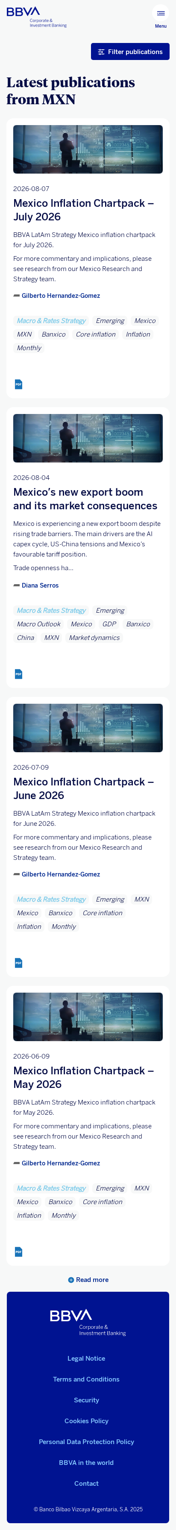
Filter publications (135, 52)
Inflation (138, 334)
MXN (24, 334)
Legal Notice (86, 1358)
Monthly (29, 348)
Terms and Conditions (86, 1379)
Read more (91, 1280)
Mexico (144, 321)
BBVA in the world (86, 1463)
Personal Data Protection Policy (86, 1442)
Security (86, 1400)
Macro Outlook (38, 624)
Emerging (110, 321)
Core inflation (95, 334)
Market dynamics (94, 638)
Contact (86, 1483)
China (25, 638)
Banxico (53, 334)
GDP (109, 624)
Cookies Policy (87, 1421)
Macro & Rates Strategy (51, 321)
